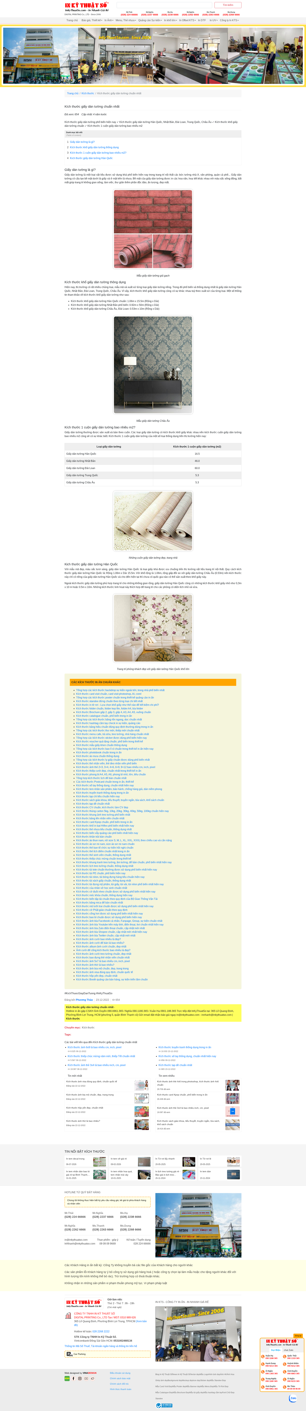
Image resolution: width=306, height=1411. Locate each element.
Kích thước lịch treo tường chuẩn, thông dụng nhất (104, 866)
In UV (213, 20)
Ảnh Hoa (230, 1374)
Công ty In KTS (228, 20)
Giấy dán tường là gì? (81, 142)
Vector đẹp (195, 1374)
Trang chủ (72, 20)
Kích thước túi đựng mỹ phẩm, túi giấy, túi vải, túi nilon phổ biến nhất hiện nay (120, 884)
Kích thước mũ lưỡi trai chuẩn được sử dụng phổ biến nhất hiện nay (114, 906)
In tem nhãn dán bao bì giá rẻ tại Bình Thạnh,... (78, 1173)
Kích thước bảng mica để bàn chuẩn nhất (99, 902)
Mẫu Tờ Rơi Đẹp (221, 1386)
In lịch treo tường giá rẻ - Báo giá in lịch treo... (167, 1173)
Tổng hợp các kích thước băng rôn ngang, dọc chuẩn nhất (109, 719)
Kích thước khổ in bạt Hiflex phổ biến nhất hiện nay (105, 825)
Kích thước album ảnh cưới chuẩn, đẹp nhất (101, 946)
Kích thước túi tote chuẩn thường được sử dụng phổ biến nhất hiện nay (116, 869)
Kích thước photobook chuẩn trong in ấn (99, 752)
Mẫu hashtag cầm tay (213, 1392)
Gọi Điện (275, 1350)
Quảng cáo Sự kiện (149, 20)
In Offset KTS (186, 20)
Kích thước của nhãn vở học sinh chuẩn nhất (101, 888)
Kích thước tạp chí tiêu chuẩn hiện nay (98, 796)
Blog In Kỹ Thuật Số (163, 1374)
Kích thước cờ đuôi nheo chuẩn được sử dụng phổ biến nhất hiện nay (115, 891)
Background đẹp (175, 1380)
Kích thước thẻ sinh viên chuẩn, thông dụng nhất (103, 855)
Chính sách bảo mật (120, 1378)
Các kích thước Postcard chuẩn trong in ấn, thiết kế (105, 781)
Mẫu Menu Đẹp (207, 1386)
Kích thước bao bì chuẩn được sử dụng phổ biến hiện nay (109, 917)
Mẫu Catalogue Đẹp (164, 1392)
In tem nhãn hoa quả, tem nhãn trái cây (121, 1173)
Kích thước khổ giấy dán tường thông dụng (93, 147)
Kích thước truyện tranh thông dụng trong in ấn (102, 792)
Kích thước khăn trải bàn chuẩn (94, 836)
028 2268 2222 (100, 1331)
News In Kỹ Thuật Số (181, 1374)
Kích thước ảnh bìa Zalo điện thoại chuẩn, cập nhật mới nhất (110, 928)
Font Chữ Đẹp (228, 1392)
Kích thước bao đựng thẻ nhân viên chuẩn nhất (103, 957)
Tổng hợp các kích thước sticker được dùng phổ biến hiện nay (111, 737)
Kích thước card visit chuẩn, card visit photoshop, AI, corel (108, 694)
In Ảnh (108, 20)
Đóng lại (298, 1336)
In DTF (202, 20)
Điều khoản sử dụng (120, 1373)
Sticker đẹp (205, 1380)
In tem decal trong (75, 1158)
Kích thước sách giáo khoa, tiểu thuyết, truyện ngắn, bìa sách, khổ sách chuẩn (120, 800)
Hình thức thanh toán (120, 1389)
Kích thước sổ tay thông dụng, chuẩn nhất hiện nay (105, 785)
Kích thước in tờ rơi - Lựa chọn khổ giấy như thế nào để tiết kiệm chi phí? (117, 705)
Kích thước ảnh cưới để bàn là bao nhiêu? (100, 943)
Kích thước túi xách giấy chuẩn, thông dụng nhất (103, 880)
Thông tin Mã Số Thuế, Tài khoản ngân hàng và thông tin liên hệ (101, 1346)
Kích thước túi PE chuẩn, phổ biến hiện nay (100, 873)
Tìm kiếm (228, 5)
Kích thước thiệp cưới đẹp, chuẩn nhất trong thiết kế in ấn (108, 770)
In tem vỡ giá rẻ (119, 1158)
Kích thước (88, 93)
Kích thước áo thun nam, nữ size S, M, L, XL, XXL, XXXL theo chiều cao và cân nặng (124, 840)
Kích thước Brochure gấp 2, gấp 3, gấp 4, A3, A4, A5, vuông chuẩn (113, 712)
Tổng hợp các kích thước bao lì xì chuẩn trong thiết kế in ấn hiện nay (114, 748)
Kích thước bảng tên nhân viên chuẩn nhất (100, 818)
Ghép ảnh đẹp (161, 1380)
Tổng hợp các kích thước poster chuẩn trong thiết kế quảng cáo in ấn (115, 697)
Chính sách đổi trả (120, 1384)
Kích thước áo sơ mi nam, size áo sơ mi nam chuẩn (105, 844)
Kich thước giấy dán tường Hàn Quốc (90, 158)
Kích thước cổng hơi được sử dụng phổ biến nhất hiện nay (109, 913)
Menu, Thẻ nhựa (125, 20)
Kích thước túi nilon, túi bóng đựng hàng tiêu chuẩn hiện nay (110, 877)
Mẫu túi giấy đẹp (196, 1392)
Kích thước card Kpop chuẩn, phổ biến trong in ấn (104, 822)
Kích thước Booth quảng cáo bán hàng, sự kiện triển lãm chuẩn (112, 979)
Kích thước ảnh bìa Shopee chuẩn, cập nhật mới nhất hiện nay (111, 932)
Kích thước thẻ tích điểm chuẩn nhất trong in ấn (103, 851)
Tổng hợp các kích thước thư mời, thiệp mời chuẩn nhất (107, 730)
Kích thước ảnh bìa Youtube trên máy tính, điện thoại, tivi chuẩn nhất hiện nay (120, 924)
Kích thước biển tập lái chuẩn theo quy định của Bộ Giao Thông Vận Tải (117, 899)
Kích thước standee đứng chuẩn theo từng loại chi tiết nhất (109, 701)
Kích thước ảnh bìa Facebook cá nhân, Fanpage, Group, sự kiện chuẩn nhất (119, 921)
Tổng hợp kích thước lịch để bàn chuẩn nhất (101, 778)
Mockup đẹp (187, 1380)
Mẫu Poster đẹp (179, 1386)
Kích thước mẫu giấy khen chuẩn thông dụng (101, 745)
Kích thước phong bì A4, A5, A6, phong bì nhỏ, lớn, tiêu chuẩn (111, 774)
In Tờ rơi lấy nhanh (165, 1158)
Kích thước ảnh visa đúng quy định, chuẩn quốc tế (104, 972)
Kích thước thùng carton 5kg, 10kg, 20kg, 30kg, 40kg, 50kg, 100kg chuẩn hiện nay (122, 811)
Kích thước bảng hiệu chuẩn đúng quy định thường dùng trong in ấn (114, 726)
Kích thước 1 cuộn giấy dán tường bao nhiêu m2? (96, 152)
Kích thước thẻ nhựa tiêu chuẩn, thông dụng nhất (104, 829)
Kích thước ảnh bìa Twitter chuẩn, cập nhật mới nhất (105, 935)
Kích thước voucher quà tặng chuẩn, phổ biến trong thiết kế (109, 741)
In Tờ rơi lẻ (205, 1158)
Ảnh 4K (223, 1374)
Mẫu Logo (204, 1374)
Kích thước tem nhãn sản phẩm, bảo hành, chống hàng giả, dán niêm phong (119, 789)
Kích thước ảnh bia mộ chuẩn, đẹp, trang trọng (102, 968)
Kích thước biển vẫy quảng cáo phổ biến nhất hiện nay (107, 833)
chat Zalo (288, 1350)
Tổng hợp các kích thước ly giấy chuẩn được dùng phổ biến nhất (113, 759)
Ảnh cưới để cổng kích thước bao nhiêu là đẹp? (103, 950)
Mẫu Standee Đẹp (218, 1380)
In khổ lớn (169, 20)
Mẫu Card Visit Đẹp (163, 1386)
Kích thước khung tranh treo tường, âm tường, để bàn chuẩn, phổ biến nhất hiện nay (124, 862)
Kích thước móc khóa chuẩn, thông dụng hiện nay (104, 895)
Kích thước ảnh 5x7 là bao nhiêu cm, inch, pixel (103, 961)
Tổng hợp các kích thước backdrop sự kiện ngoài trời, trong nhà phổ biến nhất (120, 690)
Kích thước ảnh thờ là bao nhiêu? (95, 964)
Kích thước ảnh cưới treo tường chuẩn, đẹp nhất (103, 954)
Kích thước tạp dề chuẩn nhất (93, 803)
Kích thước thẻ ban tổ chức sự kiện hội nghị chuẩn (104, 847)
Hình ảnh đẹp (214, 1374)
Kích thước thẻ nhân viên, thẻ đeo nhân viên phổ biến (106, 763)
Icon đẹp (196, 1380)
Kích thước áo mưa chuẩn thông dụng (97, 756)
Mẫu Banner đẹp (193, 1386)
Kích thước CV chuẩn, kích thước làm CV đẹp (102, 807)
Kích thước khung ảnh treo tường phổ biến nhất (103, 814)
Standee (159, 1398)
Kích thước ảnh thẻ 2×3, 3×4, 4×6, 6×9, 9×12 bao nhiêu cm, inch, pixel (115, 767)
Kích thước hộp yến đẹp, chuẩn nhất (96, 975)
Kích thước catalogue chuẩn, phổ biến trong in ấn (104, 715)
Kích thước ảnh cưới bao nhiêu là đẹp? (98, 939)
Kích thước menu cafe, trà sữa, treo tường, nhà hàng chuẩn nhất (112, 734)
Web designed (72, 1373)
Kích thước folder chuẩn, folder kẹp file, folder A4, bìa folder (109, 708)
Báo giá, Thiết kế (91, 20)
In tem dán (205, 1171)
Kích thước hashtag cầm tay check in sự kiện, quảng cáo (108, 723)
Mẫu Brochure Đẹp (181, 1392)
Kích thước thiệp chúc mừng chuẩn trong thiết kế (103, 858)
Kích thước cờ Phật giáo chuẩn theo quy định (101, 910)
